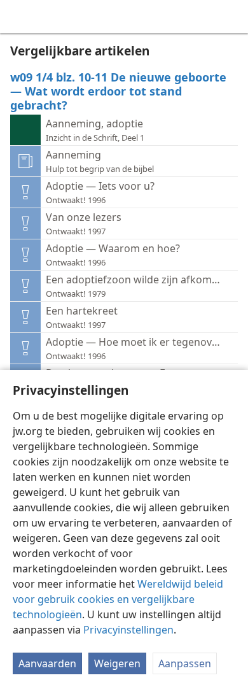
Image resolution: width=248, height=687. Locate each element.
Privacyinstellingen (128, 630)
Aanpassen (184, 663)
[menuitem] (19, 17)
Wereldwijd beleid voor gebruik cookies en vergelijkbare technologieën (118, 599)
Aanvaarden (47, 663)
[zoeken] (232, 16)
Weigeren (117, 663)
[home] (19, 17)
